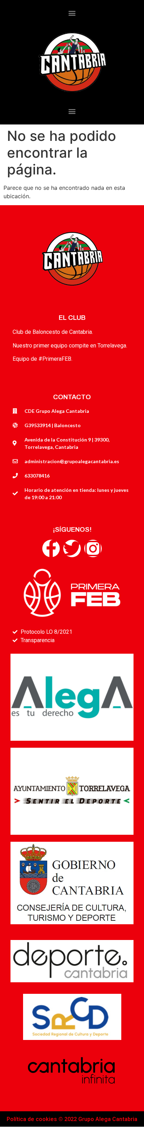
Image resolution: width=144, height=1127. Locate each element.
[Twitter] (72, 548)
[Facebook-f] (51, 548)
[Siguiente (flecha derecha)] (132, 563)
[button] (72, 13)
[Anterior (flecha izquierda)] (12, 563)
